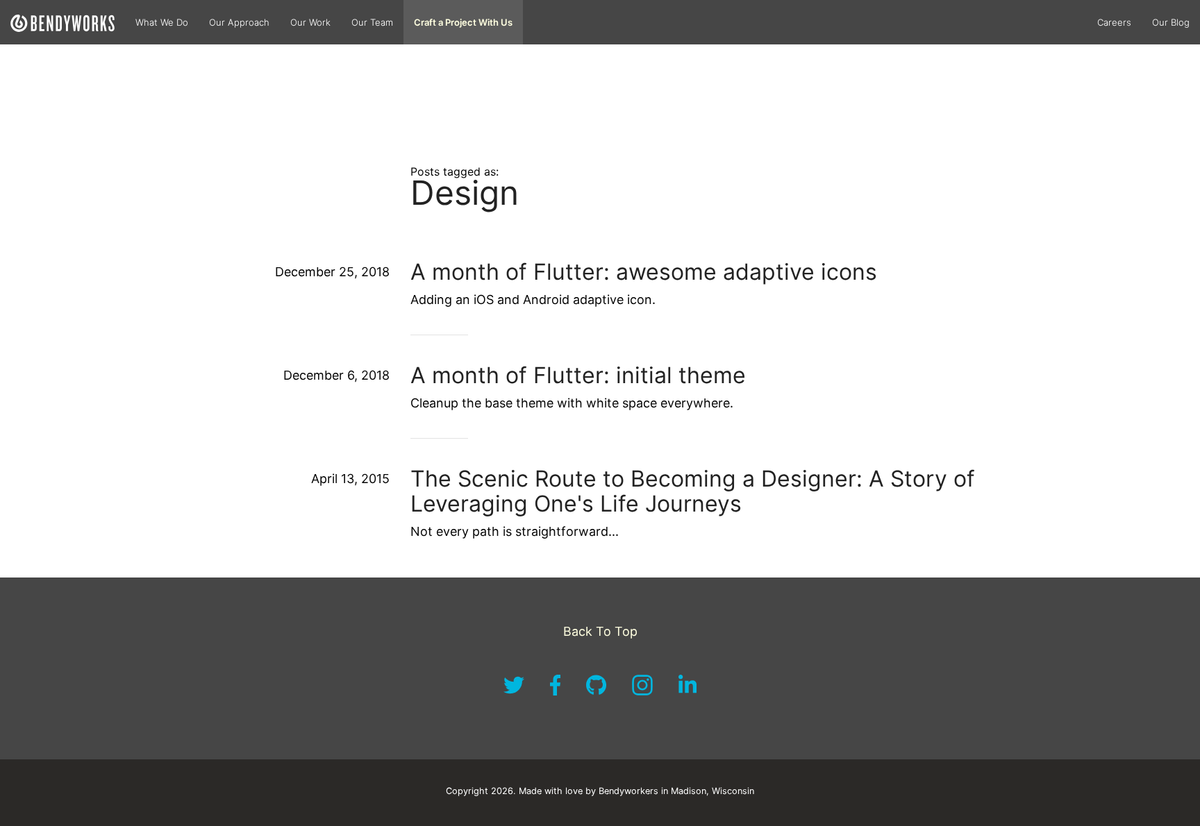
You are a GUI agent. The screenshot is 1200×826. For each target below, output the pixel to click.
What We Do (161, 22)
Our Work (310, 22)
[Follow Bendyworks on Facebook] (557, 691)
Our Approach (239, 22)
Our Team (372, 22)
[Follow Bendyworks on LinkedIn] (687, 691)
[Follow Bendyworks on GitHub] (598, 691)
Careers (1114, 22)
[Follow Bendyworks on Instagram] (644, 691)
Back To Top (600, 631)
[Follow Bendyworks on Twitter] (515, 691)
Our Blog (1171, 22)
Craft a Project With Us (463, 22)
